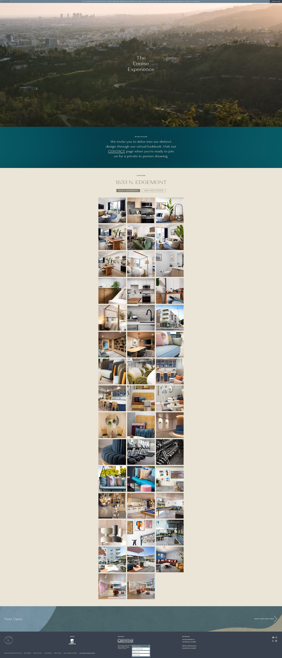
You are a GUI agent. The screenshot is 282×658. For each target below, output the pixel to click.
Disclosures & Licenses (70, 653)
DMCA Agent (57, 653)
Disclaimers (27, 653)
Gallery (16, 6)
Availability (256, 6)
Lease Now (274, 6)
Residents (8, 6)
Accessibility (48, 653)
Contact (265, 6)
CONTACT (116, 151)
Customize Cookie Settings (87, 653)
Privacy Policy (37, 653)
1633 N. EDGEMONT (128, 190)
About (23, 6)
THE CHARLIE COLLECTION (15, 653)
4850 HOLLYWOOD (153, 190)
